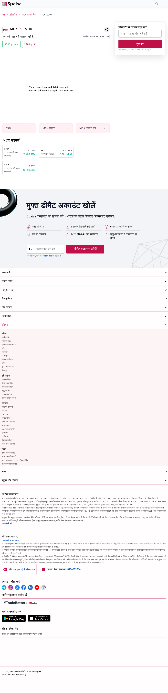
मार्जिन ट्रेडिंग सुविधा (9, 398)
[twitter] (17, 587)
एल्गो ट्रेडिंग (6, 418)
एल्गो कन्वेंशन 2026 (9, 344)
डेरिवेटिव (13, 14)
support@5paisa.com (24, 569)
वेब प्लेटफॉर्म (6, 410)
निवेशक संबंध (6, 341)
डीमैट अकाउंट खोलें (85, 249)
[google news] (43, 587)
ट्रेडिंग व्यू (5, 436)
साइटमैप (5, 352)
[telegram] (4, 587)
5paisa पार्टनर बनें (9, 456)
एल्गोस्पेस (5, 432)
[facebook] (23, 587)
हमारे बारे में (5, 337)
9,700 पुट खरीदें (11, 44)
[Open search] (156, 4)
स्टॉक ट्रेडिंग (6, 379)
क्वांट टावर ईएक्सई (8, 443)
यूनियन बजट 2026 (8, 366)
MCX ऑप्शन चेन (29, 14)
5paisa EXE (7, 425)
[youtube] (36, 587)
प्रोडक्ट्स (6, 375)
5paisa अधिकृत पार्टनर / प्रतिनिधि (15, 460)
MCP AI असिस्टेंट (8, 429)
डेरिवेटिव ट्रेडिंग (7, 383)
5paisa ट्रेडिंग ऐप (8, 421)
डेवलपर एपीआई (7, 440)
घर (3, 14)
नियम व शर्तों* (139, 49)
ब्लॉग (3, 363)
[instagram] (10, 587)
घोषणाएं (4, 370)
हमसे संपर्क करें (7, 523)
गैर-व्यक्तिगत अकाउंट (9, 464)
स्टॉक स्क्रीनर (7, 394)
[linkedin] (30, 587)
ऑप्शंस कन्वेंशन (7, 359)
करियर (4, 348)
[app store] (39, 619)
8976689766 (74, 569)
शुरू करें (140, 44)
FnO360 (5, 414)
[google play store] (14, 619)
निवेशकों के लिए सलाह (11, 540)
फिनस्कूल (5, 355)
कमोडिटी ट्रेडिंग (7, 387)
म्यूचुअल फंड (6, 390)
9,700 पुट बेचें (30, 44)
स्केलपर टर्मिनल (7, 407)
